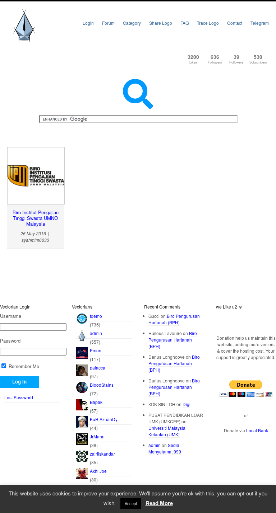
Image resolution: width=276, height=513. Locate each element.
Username (10, 316)
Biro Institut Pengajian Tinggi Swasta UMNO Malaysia (36, 218)
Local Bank (257, 430)
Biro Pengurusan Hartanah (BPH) (174, 319)
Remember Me (23, 366)
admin (96, 333)
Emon (95, 350)
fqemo (96, 316)
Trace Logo (208, 23)
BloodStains (102, 385)
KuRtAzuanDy (104, 419)
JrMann (97, 436)
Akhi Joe (98, 471)
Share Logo (160, 23)
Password (10, 341)
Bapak (96, 402)
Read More (159, 503)
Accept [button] (131, 503)
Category (132, 23)
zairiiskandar (102, 454)
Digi (186, 404)
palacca (97, 367)
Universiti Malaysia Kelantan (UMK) (166, 431)
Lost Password (18, 397)
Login (88, 23)
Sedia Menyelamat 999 (164, 448)
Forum (108, 23)
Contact (234, 23)
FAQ (184, 23)
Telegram (259, 23)
